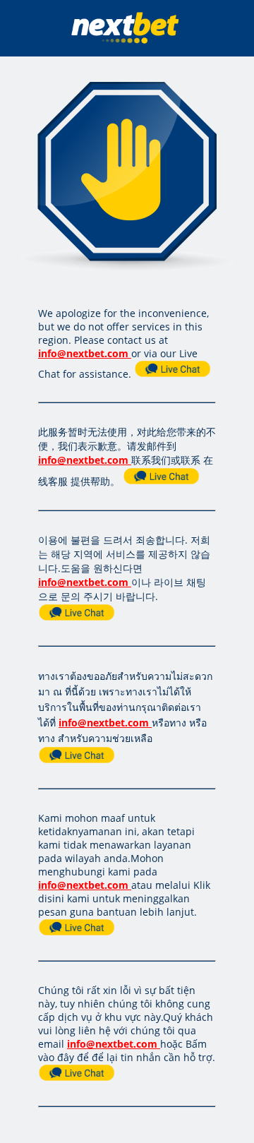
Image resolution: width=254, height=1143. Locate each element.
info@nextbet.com (83, 353)
